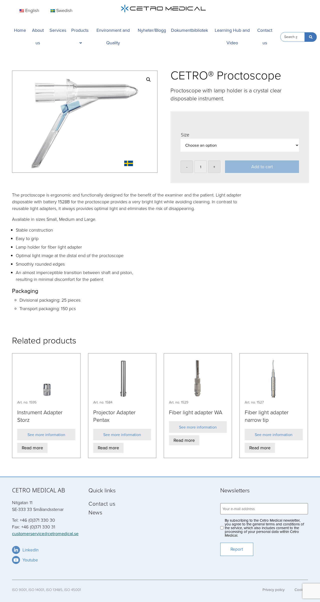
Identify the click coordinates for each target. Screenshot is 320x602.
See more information (46, 434)
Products (79, 30)
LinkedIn (30, 550)
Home (20, 30)
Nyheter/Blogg (152, 30)
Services (58, 30)
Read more (32, 448)
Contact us (264, 36)
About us (38, 36)
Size (185, 135)
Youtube (30, 560)
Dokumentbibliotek (189, 30)
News (95, 512)
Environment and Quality (113, 36)
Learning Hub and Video (232, 36)
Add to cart (262, 166)
